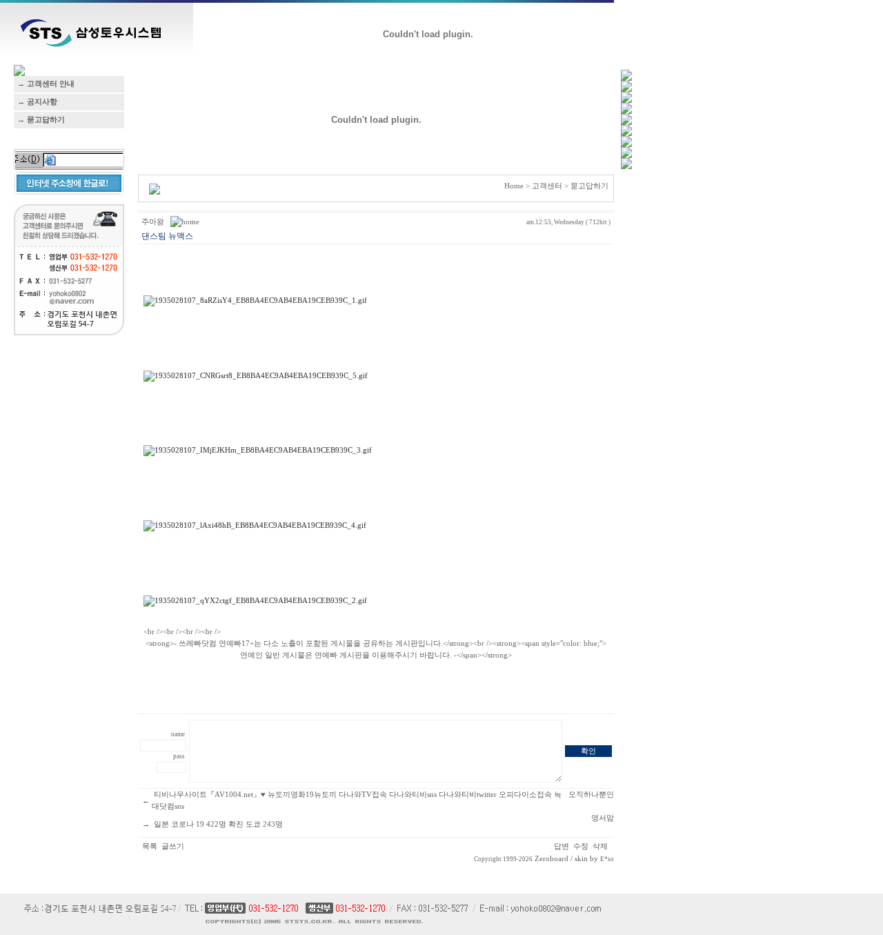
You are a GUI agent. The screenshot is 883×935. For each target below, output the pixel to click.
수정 (580, 846)
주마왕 (152, 222)
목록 (149, 846)
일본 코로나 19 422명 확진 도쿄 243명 (218, 824)
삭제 (600, 846)
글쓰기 (172, 846)
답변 (561, 846)
